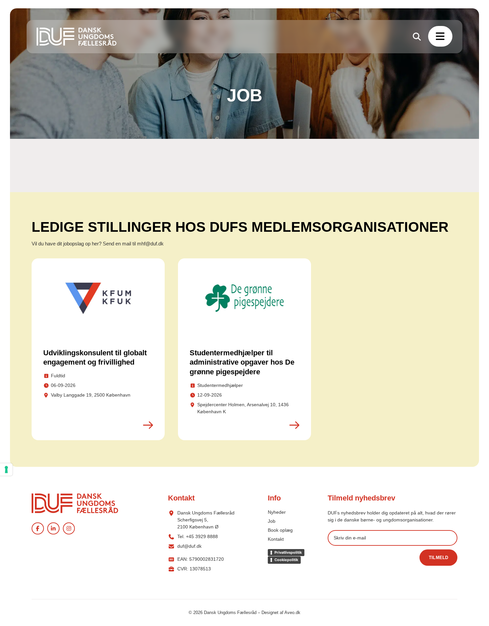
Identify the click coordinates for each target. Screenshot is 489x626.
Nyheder (277, 512)
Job (271, 521)
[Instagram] (69, 528)
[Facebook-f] (38, 528)
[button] (440, 36)
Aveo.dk (292, 612)
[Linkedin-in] (53, 528)
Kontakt (276, 539)
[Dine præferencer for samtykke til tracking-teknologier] (6, 469)
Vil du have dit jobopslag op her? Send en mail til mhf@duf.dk (98, 243)
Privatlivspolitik (288, 552)
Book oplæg (280, 530)
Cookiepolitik (286, 559)
